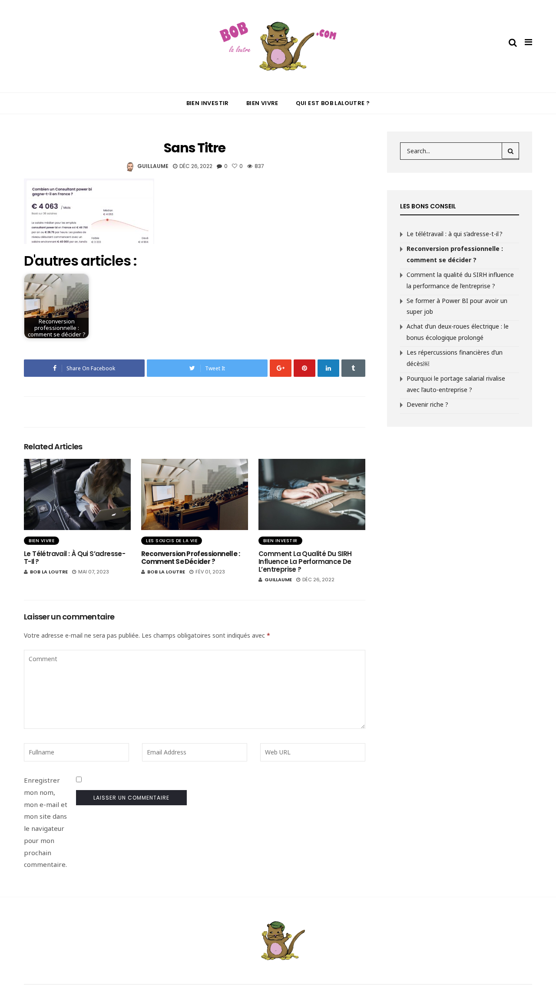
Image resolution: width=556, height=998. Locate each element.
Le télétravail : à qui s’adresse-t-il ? (74, 557)
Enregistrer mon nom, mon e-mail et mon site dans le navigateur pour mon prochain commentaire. (45, 822)
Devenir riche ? (427, 404)
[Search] (510, 150)
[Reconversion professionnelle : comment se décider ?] (194, 494)
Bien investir (207, 103)
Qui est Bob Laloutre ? (333, 103)
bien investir (280, 540)
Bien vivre (262, 103)
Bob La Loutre (49, 571)
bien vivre (41, 540)
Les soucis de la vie (171, 540)
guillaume (153, 166)
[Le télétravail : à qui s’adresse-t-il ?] (77, 494)
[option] (77, 518)
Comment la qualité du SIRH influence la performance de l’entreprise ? (304, 561)
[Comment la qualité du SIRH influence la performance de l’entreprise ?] (311, 494)
